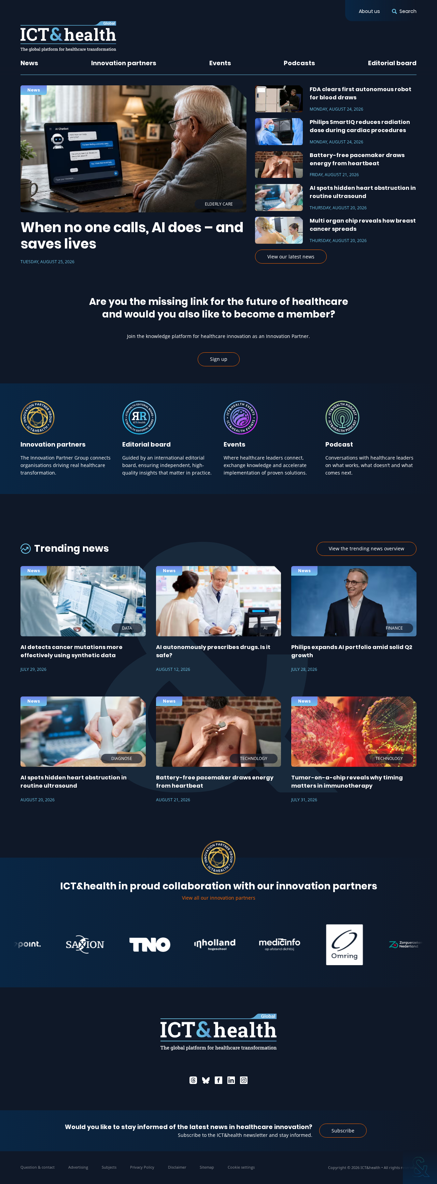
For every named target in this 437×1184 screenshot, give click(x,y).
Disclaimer (177, 1167)
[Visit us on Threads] (193, 1080)
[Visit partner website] (54, 944)
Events (220, 63)
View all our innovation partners (218, 897)
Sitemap (207, 1167)
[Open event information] (420, 1167)
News (29, 63)
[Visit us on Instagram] (244, 1080)
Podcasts (299, 63)
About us (369, 11)
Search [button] (408, 11)
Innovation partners (123, 63)
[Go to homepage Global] (68, 36)
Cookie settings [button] (241, 1167)
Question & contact (37, 1167)
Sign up (218, 359)
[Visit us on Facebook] (218, 1080)
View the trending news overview (366, 548)
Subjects (109, 1167)
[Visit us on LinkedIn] (231, 1080)
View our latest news (290, 256)
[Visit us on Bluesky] (206, 1080)
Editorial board (392, 63)
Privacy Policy (142, 1167)
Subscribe (343, 1130)
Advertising (78, 1167)
